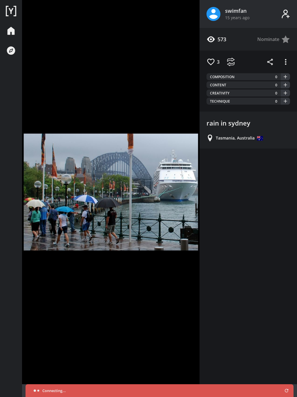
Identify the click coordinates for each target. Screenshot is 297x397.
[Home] (11, 11)
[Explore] (11, 50)
